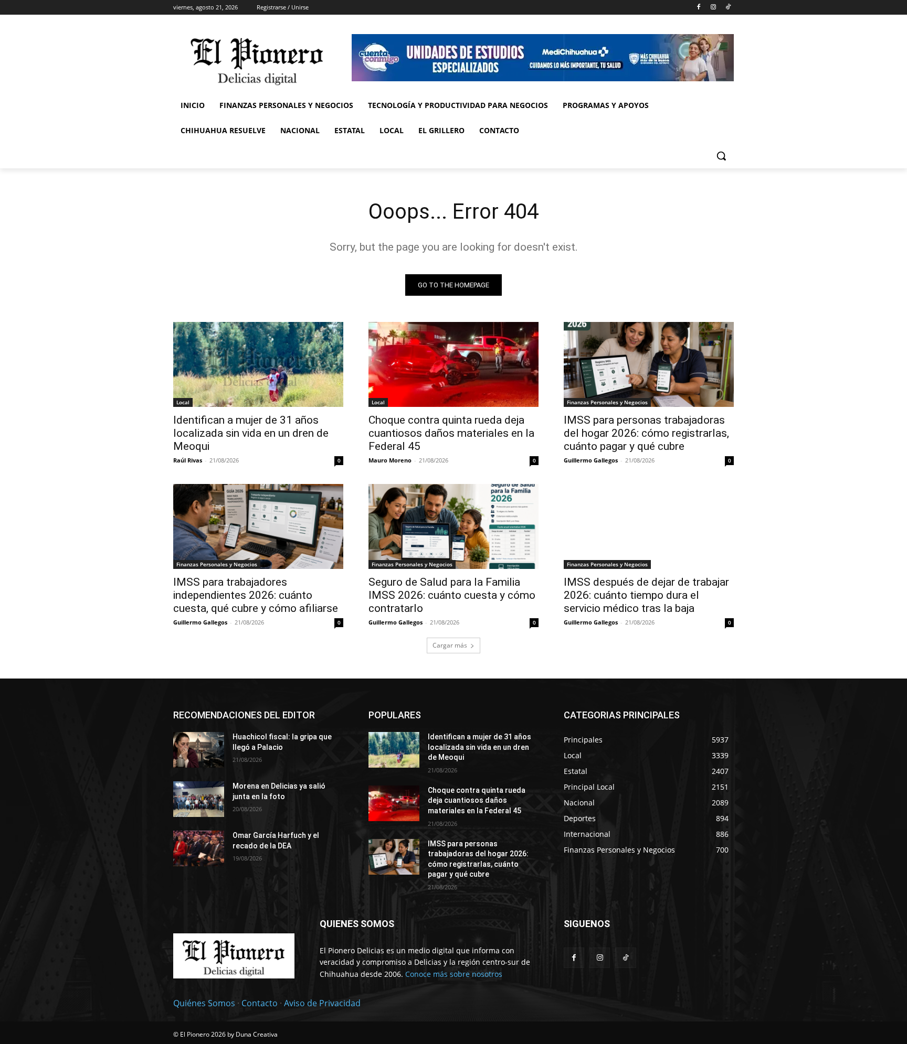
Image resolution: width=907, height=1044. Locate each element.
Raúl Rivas (187, 460)
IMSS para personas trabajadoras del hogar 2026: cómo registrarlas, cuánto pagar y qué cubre (646, 433)
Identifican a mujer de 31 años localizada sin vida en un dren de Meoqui (251, 433)
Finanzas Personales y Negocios (607, 402)
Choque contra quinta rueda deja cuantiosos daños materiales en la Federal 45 (451, 433)
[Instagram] (713, 8)
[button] (721, 155)
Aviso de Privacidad (322, 1003)
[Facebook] (699, 8)
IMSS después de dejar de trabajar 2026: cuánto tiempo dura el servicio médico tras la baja (646, 595)
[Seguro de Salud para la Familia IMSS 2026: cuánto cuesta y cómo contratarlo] (453, 526)
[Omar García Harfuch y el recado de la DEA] (198, 848)
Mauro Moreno (390, 460)
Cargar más (450, 645)
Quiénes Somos (204, 1003)
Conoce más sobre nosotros (453, 974)
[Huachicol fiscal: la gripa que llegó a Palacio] (198, 750)
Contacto (259, 1003)
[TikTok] (728, 8)
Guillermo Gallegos (591, 460)
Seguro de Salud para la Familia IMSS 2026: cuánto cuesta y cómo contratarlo (451, 595)
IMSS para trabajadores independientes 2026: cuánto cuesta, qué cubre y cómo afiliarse (255, 595)
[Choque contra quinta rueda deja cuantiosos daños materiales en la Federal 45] (453, 364)
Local (182, 402)
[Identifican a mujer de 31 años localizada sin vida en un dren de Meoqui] (258, 364)
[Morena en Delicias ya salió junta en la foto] (198, 799)
